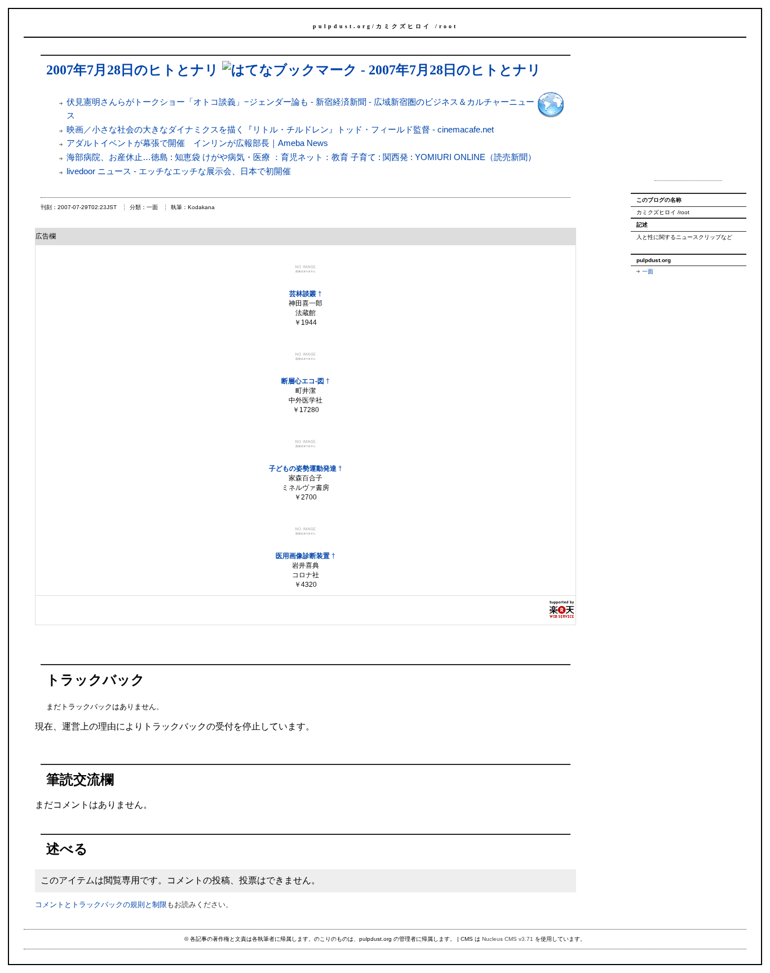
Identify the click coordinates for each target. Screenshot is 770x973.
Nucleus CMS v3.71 (507, 939)
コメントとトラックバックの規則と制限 (101, 904)
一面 (647, 271)
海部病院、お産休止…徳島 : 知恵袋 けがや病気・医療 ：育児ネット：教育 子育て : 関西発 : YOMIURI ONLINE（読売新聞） (301, 157)
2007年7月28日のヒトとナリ (132, 70)
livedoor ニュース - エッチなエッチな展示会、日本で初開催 (179, 171)
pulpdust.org (342, 26)
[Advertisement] (688, 112)
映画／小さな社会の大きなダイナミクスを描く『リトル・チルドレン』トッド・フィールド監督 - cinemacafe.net (280, 129)
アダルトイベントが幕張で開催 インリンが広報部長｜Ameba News (197, 143)
